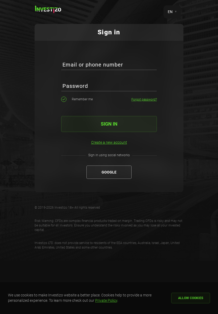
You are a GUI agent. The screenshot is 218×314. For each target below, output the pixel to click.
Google (109, 172)
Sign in (109, 124)
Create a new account (109, 142)
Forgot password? (144, 99)
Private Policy (106, 300)
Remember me (82, 99)
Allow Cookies (190, 298)
